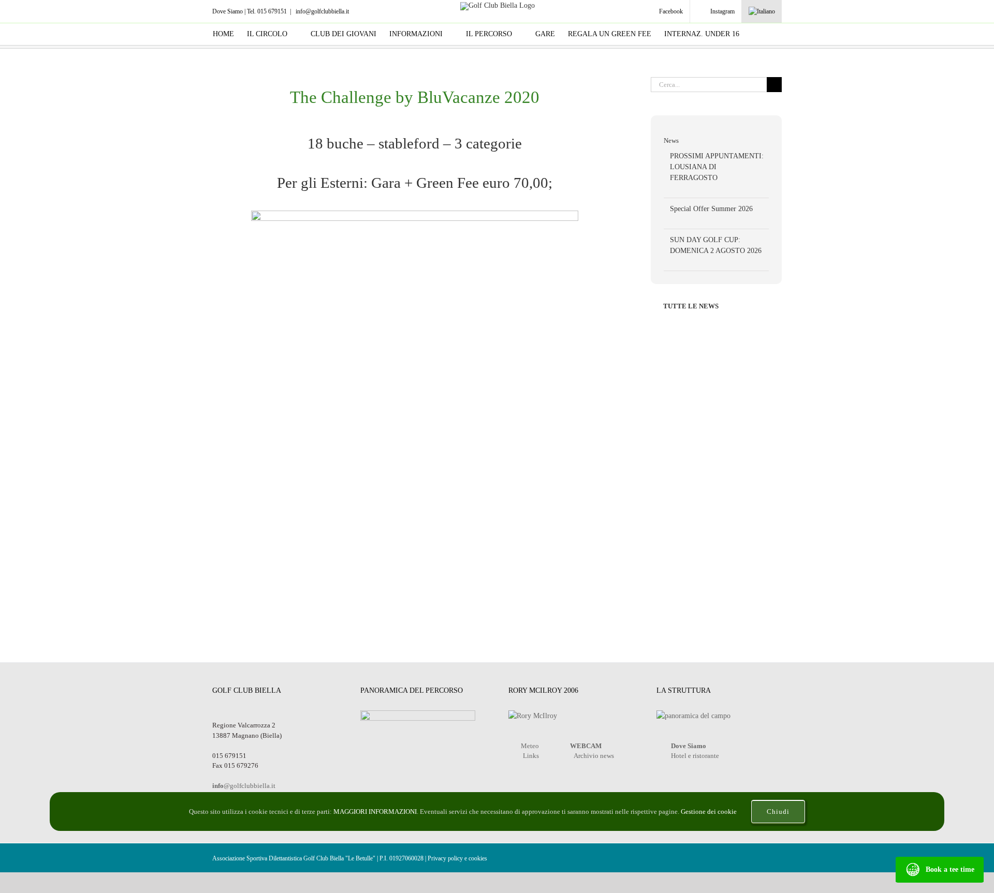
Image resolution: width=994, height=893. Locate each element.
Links (531, 756)
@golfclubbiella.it (243, 786)
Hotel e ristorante (695, 756)
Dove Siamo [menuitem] (227, 11)
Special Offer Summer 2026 (711, 209)
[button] (765, 34)
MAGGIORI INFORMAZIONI (375, 811)
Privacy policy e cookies (457, 858)
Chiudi (778, 811)
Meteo (530, 746)
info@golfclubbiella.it (321, 11)
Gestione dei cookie (709, 811)
